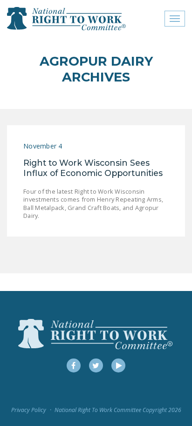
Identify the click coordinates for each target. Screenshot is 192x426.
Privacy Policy (28, 410)
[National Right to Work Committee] (67, 18)
